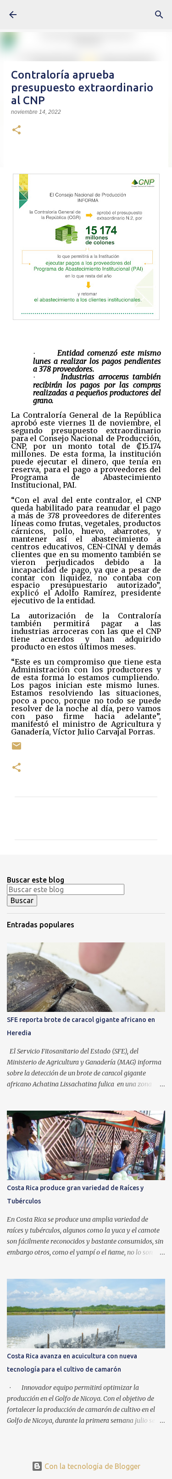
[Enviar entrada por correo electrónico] (16, 749)
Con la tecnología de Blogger (91, 1466)
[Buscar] (159, 15)
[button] (16, 130)
